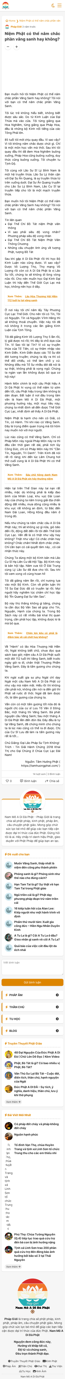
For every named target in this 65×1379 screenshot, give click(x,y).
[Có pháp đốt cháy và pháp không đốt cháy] (9, 1129)
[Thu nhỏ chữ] (8, 47)
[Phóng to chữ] (16, 47)
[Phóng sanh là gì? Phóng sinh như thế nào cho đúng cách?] (9, 878)
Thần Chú (26, 1366)
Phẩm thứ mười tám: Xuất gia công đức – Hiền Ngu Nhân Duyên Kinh (37, 925)
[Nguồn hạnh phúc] (9, 1139)
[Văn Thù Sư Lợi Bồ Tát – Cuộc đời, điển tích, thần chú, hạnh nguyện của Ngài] (9, 1078)
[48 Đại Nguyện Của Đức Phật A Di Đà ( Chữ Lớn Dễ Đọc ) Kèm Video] (9, 1057)
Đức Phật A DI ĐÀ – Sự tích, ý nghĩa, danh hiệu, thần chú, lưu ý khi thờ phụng (36, 1091)
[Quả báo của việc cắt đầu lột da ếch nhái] (9, 951)
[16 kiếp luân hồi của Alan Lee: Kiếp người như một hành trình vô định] (9, 913)
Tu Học (26, 1371)
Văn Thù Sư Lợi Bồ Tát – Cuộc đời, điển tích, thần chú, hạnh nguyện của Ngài (37, 1077)
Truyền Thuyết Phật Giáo (25, 1361)
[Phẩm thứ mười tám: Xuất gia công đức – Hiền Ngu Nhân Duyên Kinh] (9, 926)
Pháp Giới (16, 26)
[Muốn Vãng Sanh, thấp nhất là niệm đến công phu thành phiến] (9, 868)
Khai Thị (42, 1366)
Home (11, 20)
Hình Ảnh (40, 1371)
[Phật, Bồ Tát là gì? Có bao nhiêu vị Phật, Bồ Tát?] (9, 1068)
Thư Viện (57, 1366)
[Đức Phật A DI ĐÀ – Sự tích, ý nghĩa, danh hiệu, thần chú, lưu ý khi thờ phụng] (9, 1092)
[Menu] (59, 5)
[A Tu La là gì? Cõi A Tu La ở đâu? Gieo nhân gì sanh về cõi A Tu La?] (9, 940)
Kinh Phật (51, 1361)
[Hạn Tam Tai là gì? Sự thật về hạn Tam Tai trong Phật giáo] (9, 889)
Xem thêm (12, 1101)
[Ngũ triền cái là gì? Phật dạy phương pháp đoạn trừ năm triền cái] (9, 899)
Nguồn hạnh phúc (26, 1134)
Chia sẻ (54, 781)
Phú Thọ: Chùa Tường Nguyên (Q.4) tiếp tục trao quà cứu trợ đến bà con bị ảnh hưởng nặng (34, 1238)
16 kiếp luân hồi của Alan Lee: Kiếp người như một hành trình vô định (37, 912)
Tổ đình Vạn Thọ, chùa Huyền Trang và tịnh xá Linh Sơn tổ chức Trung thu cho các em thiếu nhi (37, 1149)
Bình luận (30, 781)
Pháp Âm (10, 1366)
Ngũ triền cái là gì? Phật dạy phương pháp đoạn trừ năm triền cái (36, 898)
